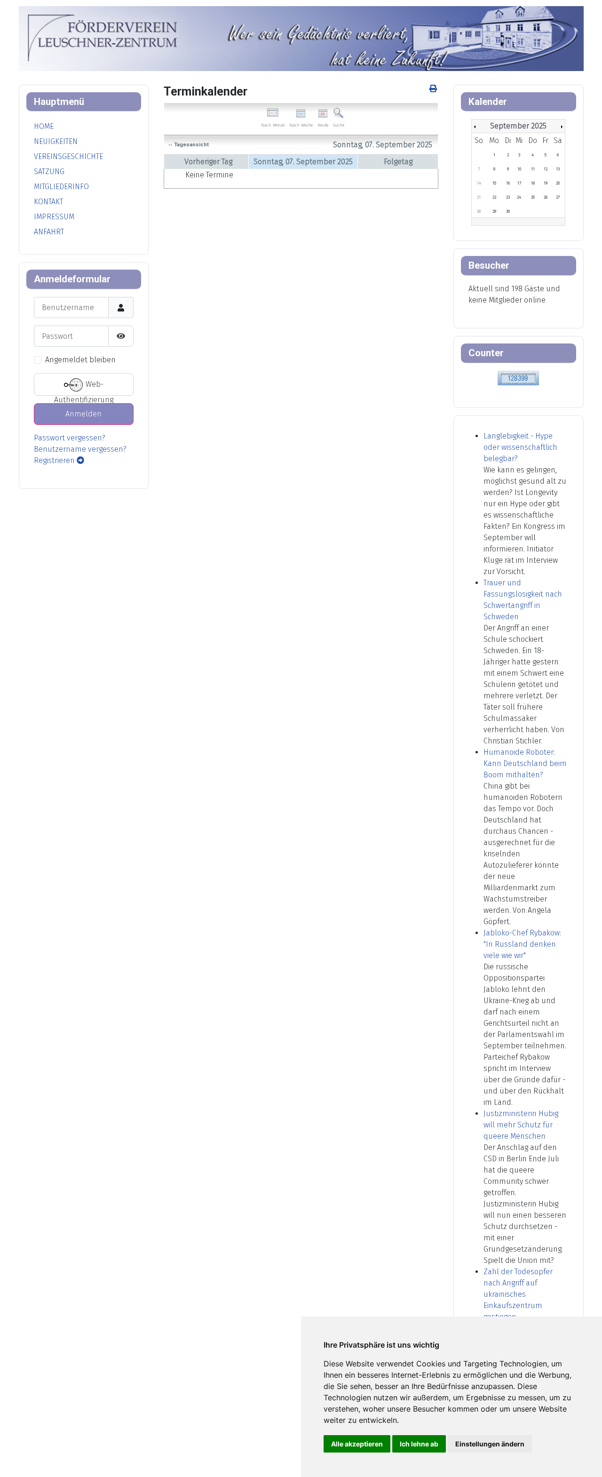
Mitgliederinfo (61, 186)
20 (558, 183)
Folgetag (398, 161)
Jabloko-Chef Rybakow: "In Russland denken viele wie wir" (522, 944)
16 (508, 183)
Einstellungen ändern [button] (489, 1444)
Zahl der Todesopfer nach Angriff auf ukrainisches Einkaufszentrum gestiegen (518, 1294)
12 (545, 169)
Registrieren (55, 460)
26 (545, 197)
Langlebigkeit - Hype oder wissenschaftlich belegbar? (520, 447)
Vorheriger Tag (208, 161)
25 (533, 197)
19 (545, 183)
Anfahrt (49, 231)
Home (44, 126)
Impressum (54, 216)
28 (479, 211)
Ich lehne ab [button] (419, 1444)
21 (479, 197)
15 (494, 183)
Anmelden (83, 413)
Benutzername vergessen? (80, 449)
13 (558, 169)
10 (519, 169)
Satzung (49, 171)
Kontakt (48, 201)
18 (533, 183)
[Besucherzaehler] (518, 377)
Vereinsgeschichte (68, 156)
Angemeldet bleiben (80, 359)
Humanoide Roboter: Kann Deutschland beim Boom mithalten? (525, 763)
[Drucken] (433, 88)
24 (519, 197)
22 (494, 197)
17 (519, 183)
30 (508, 211)
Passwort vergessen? (69, 437)
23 (508, 197)
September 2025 (518, 125)
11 (533, 169)
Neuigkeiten (56, 141)
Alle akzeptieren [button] (357, 1444)
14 (479, 183)
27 (558, 197)
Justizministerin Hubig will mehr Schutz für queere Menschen (520, 1125)
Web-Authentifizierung (83, 388)
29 (494, 211)
